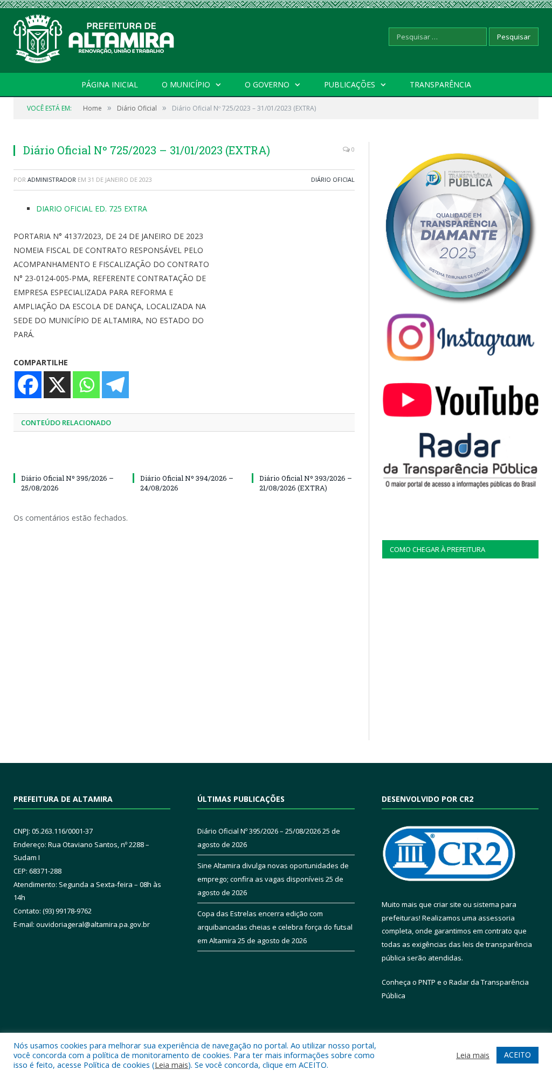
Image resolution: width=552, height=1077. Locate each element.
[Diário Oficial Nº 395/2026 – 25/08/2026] (64, 458)
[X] (57, 384)
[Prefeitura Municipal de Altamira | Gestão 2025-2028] (94, 36)
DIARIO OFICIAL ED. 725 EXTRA (91, 208)
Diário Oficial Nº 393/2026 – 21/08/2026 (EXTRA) (305, 483)
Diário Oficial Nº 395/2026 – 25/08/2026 (259, 831)
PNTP (427, 982)
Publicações (349, 84)
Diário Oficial (333, 179)
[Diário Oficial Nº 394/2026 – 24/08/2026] (184, 458)
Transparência (440, 84)
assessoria (496, 918)
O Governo (267, 84)
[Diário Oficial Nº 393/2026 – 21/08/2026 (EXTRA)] (303, 458)
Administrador (51, 179)
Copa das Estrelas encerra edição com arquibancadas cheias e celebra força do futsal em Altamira (275, 927)
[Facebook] (28, 384)
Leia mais (171, 1064)
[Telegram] (115, 384)
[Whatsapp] (86, 384)
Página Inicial (109, 84)
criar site (447, 904)
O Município (186, 84)
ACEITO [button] (517, 1054)
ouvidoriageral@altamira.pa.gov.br (93, 924)
